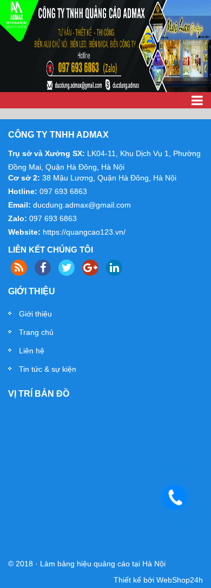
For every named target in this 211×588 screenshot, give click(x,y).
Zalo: (17, 218)
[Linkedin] (114, 268)
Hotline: (22, 191)
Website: (24, 232)
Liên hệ (31, 350)
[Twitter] (66, 268)
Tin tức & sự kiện (47, 369)
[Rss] (19, 268)
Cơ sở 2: (24, 177)
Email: (19, 205)
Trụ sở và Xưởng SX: (46, 153)
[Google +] (90, 268)
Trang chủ (36, 332)
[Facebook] (43, 268)
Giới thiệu (35, 313)
